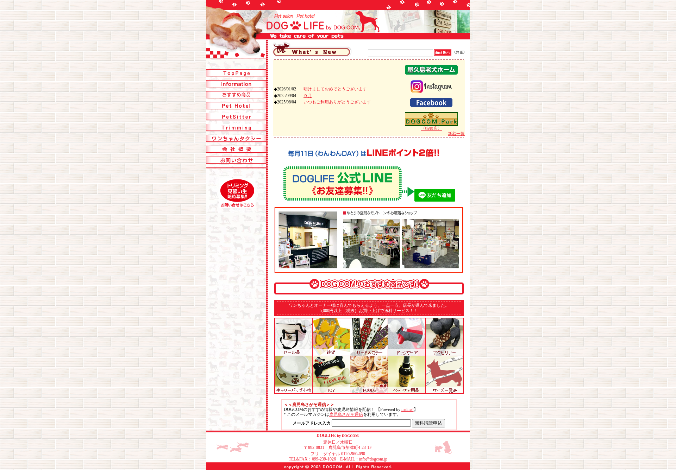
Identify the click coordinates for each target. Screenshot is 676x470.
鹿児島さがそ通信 (346, 414)
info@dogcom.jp (373, 459)
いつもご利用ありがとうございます (337, 102)
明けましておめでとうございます (335, 89)
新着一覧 (456, 133)
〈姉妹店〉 (431, 128)
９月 (307, 95)
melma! (407, 409)
